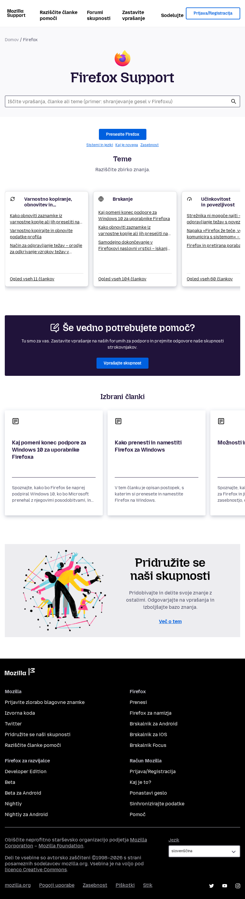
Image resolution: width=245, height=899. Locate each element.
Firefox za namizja (151, 713)
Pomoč (138, 814)
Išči (233, 101)
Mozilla (20, 673)
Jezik (174, 840)
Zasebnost (149, 145)
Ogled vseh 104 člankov (122, 279)
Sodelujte (172, 15)
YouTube (224, 885)
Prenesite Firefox (122, 134)
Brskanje (123, 199)
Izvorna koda (20, 713)
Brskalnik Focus (148, 745)
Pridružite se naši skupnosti (38, 734)
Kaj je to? (140, 782)
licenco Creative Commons (36, 869)
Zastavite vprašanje (133, 15)
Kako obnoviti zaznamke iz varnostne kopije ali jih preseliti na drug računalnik (44, 219)
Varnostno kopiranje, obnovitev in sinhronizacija (48, 204)
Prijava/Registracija (213, 13)
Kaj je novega (126, 145)
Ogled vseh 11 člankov (32, 279)
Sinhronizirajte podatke (157, 804)
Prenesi (138, 702)
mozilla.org (18, 885)
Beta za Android (23, 793)
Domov (12, 39)
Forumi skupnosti (99, 15)
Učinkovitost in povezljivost (218, 202)
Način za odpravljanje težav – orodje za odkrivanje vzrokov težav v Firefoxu (46, 249)
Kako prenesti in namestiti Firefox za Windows (148, 446)
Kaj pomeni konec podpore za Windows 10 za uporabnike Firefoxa (134, 215)
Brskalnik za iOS (148, 734)
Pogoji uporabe (56, 885)
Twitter (13, 724)
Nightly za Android (26, 814)
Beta (10, 782)
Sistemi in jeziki (99, 145)
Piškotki (125, 885)
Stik (147, 885)
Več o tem (170, 621)
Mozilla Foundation (61, 846)
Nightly (13, 804)
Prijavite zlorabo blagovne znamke (45, 702)
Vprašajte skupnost (122, 363)
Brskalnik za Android (153, 724)
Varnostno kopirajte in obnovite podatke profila (41, 234)
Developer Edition (26, 771)
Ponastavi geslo (148, 793)
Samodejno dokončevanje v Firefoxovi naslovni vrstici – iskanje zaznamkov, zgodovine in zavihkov (134, 246)
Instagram (237, 885)
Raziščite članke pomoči (58, 15)
